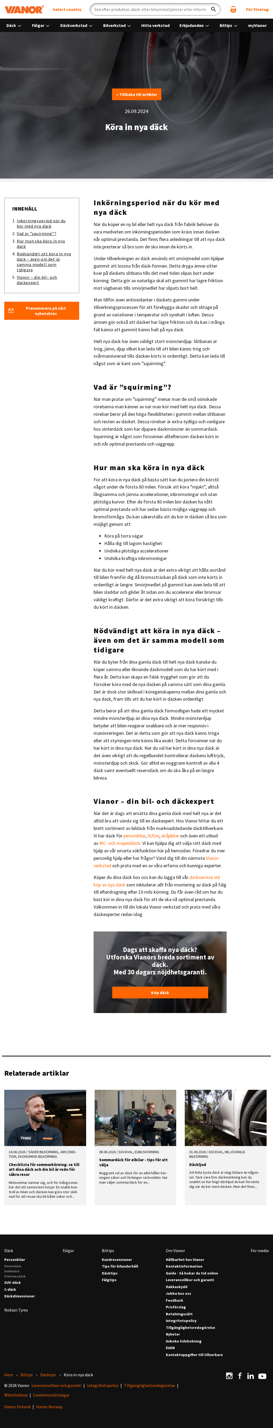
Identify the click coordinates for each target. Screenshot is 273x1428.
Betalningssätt (179, 1314)
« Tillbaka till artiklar (136, 94)
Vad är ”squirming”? (37, 233)
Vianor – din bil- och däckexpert (37, 280)
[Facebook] (240, 1376)
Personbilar (14, 1259)
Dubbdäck (11, 1271)
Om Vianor (175, 1250)
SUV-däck (12, 1282)
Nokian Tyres (16, 1310)
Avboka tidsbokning (184, 1341)
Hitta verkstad (155, 25)
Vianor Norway (49, 1406)
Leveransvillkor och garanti (190, 1280)
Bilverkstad (114, 25)
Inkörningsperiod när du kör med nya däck (41, 223)
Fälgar (38, 25)
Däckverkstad (74, 25)
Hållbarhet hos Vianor (185, 1259)
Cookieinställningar (51, 1395)
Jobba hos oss (178, 1293)
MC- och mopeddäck (119, 843)
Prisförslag (176, 1307)
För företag (257, 9)
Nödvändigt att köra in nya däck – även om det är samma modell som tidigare (44, 261)
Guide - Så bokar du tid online (192, 1273)
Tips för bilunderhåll (120, 1266)
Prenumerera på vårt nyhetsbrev (46, 310)
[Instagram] (229, 1376)
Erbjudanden (191, 25)
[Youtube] (262, 1375)
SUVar (153, 836)
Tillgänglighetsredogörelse (190, 1327)
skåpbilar (170, 836)
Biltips (226, 25)
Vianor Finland (17, 1406)
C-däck (10, 1289)
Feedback (174, 1300)
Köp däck (160, 992)
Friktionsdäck (15, 1276)
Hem (8, 1374)
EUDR (170, 1348)
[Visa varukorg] (233, 9)
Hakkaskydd (176, 1287)
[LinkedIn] (250, 1376)
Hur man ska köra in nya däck (41, 243)
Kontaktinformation (184, 1266)
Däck (11, 25)
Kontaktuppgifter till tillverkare (194, 1355)
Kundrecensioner (117, 1259)
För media (260, 1250)
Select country (67, 9)
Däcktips (110, 1273)
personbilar (134, 836)
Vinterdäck (12, 1266)
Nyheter (173, 1334)
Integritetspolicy (181, 1320)
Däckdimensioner (19, 1296)
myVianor (257, 25)
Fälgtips (109, 1280)
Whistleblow (15, 1395)
